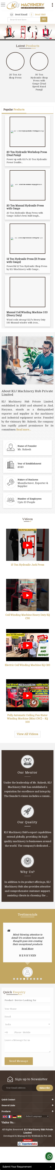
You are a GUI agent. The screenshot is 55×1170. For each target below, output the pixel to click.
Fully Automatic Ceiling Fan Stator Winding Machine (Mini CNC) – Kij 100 (27, 718)
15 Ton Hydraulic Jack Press (27, 564)
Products (6, 1111)
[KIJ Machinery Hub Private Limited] (25, 5)
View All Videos (27, 734)
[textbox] (25, 19)
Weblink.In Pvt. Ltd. (41, 1136)
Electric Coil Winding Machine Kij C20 (27, 665)
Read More (27, 948)
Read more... (23, 429)
